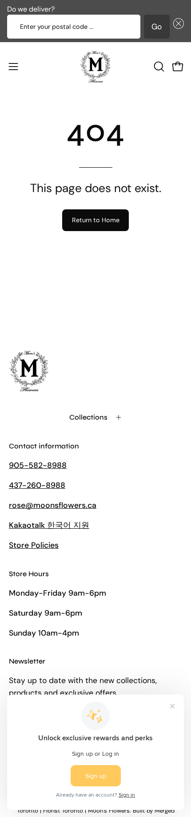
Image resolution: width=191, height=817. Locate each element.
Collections (88, 417)
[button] (177, 27)
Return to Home (95, 220)
